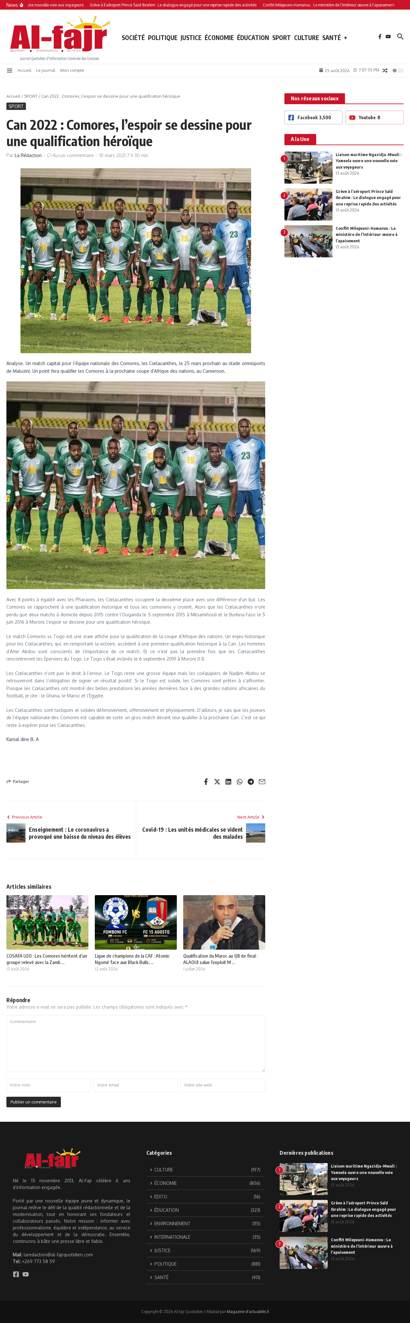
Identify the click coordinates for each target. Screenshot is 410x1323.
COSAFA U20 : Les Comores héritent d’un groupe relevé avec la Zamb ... (46, 959)
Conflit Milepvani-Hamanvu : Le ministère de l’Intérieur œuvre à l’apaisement (367, 234)
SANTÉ (331, 37)
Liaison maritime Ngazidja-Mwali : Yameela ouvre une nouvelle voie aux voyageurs (368, 161)
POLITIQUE (162, 37)
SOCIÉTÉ (133, 37)
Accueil (24, 70)
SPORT (281, 37)
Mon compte (72, 70)
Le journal (45, 70)
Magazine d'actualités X (248, 1311)
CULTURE (306, 37)
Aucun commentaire (73, 155)
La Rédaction (28, 155)
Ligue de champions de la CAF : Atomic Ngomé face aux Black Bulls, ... (132, 959)
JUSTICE (191, 37)
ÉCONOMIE (219, 37)
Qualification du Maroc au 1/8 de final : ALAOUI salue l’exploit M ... (220, 959)
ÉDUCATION (253, 37)
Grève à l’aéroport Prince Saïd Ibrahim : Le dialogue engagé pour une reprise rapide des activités (368, 197)
